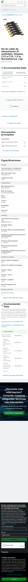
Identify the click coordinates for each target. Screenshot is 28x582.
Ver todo (12, 15)
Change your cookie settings (14, 574)
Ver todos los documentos (10, 150)
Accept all (14, 579)
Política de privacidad (10, 524)
